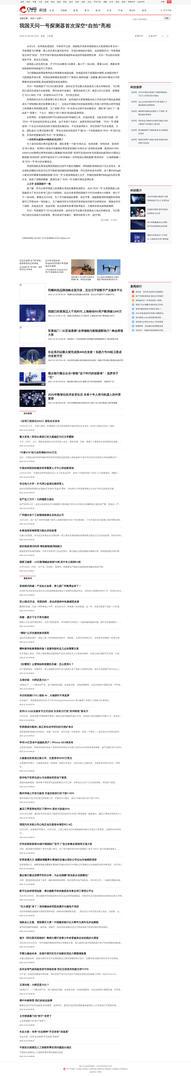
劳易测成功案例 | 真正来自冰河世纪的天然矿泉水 (46, 726)
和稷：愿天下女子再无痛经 (34, 617)
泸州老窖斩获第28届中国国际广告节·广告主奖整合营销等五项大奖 (55, 844)
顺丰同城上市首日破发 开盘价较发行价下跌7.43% (46, 793)
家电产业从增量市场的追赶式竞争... (150, 305)
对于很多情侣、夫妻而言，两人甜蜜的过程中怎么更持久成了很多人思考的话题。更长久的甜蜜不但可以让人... (70, 669)
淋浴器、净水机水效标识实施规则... (150, 292)
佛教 (105, 2)
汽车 (40, 2)
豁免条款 (108, 1069)
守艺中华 (97, 2)
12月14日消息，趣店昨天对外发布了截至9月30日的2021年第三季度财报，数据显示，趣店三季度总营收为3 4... (70, 814)
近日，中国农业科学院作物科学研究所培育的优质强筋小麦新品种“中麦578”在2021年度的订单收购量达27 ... (69, 457)
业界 (39, 18)
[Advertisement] (63, 252)
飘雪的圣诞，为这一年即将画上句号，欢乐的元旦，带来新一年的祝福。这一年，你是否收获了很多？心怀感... (70, 606)
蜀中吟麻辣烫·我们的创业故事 (35, 1000)
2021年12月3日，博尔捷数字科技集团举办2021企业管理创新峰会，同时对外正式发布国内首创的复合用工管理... (71, 896)
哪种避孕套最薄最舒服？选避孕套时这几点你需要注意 (49, 648)
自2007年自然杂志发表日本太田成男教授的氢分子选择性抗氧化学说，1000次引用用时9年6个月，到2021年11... (71, 591)
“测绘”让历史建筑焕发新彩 (34, 633)
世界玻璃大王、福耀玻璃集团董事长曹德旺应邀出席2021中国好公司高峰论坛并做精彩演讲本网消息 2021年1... (71, 864)
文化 (89, 2)
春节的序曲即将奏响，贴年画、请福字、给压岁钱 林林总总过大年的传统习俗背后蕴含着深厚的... (64, 927)
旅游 (59, 2)
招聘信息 (93, 1069)
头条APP (141, 2)
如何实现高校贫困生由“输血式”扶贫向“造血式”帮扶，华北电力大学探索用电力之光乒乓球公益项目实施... (67, 489)
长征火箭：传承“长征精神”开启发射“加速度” (44, 1031)
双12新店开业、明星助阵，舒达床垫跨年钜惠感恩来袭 (49, 601)
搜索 (167, 18)
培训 (83, 2)
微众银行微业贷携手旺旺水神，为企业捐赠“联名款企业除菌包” (54, 875)
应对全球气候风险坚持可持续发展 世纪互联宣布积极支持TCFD (54, 969)
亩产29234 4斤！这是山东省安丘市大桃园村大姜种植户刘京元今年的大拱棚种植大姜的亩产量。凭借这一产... (69, 504)
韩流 (117, 2)
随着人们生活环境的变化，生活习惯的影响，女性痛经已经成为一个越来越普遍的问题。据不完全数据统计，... (70, 622)
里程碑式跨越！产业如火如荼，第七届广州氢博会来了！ (50, 586)
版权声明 (101, 1069)
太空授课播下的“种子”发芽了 (35, 1016)
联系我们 (86, 1069)
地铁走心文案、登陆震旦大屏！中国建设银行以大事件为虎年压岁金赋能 (58, 922)
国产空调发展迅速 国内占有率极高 (149, 296)
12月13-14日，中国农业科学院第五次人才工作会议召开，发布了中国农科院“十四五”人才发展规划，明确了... (69, 473)
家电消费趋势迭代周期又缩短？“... (149, 309)
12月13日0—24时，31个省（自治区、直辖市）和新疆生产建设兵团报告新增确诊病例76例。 (62, 567)
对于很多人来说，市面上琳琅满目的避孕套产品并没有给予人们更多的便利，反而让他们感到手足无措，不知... (70, 653)
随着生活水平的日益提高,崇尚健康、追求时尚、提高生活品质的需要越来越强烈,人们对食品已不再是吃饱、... (69, 1005)
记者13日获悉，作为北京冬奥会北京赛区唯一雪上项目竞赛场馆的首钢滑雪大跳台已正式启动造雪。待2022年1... (71, 535)
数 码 (98, 10)
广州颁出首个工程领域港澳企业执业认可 (41, 515)
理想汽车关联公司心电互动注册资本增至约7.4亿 (45, 824)
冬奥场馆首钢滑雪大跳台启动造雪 (38, 530)
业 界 (51, 10)
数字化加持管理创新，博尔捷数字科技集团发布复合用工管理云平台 (56, 891)
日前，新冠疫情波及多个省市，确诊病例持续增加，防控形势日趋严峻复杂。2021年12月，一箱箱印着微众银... (70, 880)
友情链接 (115, 1069)
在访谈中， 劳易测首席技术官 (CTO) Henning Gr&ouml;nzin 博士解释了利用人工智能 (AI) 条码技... (64, 700)
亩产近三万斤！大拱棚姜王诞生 (36, 499)
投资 (77, 2)
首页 (22, 2)
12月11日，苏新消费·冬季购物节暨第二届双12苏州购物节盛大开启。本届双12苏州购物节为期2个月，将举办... (70, 716)
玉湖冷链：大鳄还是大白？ (34, 680)
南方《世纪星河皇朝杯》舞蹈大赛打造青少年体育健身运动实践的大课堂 (58, 938)
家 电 (75, 10)
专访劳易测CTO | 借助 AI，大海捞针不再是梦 (44, 695)
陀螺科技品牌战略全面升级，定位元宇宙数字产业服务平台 (85, 290)
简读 (123, 2)
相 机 (144, 10)
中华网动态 (124, 1069)
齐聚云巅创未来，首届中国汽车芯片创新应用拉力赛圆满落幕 (52, 953)
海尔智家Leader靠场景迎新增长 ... (150, 317)
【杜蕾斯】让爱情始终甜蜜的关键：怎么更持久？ (46, 664)
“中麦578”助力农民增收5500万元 (38, 452)
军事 (34, 2)
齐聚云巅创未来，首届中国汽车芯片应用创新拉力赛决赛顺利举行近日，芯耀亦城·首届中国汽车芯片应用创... (69, 958)
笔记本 (132, 10)
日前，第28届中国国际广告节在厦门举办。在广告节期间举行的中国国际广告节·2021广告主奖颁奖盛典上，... (69, 849)
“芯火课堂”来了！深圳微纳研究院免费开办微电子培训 (49, 906)
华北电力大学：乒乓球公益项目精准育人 (41, 483)
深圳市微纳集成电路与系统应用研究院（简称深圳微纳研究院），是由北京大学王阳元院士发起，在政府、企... (70, 911)
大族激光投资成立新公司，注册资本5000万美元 (45, 758)
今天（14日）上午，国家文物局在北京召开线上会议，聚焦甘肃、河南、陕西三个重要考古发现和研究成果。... (70, 442)
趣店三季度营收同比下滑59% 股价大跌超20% (44, 808)
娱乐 (71, 2)
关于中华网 (70, 1069)
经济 (65, 2)
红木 (111, 2)
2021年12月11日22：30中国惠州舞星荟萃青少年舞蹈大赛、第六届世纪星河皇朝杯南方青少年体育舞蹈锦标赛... (70, 943)
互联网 (64, 10)
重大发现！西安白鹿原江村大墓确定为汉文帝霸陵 (46, 436)
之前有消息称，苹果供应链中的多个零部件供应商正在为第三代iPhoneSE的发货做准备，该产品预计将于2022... (71, 747)
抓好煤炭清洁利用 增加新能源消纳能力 (40, 546)
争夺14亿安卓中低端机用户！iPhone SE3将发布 (46, 742)
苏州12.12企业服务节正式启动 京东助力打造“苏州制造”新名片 (53, 711)
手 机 (109, 10)
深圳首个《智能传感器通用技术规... (150, 330)
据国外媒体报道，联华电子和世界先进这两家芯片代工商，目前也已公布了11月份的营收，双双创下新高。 (68, 782)
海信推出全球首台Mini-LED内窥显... (150, 322)
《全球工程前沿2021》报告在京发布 (39, 421)
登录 (169, 2)
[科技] (28, 9)
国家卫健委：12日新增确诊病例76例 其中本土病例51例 (50, 562)
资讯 (28, 2)
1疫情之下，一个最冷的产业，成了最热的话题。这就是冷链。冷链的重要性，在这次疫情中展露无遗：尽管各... (70, 685)
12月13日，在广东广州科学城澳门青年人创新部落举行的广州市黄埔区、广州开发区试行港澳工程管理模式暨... (70, 520)
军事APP (131, 2)
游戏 (46, 2)
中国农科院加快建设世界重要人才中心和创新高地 (46, 468)
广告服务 (78, 1069)
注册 (162, 2)
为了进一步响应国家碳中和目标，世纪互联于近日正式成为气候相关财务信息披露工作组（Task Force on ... (68, 974)
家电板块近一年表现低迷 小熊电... (149, 300)
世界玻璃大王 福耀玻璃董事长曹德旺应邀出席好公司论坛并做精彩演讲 (58, 859)
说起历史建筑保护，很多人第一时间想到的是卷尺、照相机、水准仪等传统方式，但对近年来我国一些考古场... (70, 638)
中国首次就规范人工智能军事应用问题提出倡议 (45, 1047)
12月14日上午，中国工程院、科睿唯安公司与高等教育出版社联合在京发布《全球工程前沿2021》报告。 (67, 426)
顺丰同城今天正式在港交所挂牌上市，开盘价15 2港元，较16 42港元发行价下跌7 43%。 (60, 798)
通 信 (86, 10)
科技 (53, 2)
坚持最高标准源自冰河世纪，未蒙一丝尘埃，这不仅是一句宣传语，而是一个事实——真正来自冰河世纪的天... (70, 732)
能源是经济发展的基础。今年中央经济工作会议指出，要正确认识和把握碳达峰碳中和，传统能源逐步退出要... (70, 551)
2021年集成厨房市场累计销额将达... (150, 313)
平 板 (120, 10)
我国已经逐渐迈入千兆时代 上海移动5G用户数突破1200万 (85, 311)
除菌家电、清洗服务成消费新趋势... (150, 326)
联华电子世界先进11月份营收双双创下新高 (43, 777)
